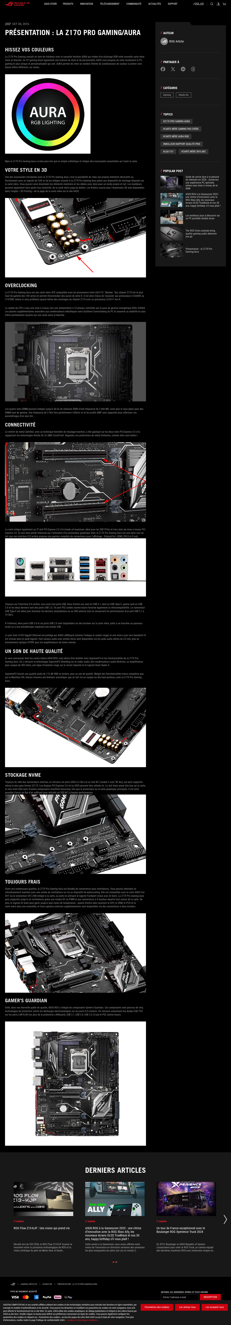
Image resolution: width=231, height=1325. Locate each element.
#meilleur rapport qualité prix (181, 143)
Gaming (167, 94)
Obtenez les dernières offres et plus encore (184, 1292)
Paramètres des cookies (157, 1307)
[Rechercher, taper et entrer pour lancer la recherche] (212, 4)
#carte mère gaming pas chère (181, 128)
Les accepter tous (215, 1307)
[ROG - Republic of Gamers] (17, 4)
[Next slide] (225, 1220)
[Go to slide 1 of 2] (114, 1262)
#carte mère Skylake (193, 151)
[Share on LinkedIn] (183, 69)
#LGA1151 (168, 151)
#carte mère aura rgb (176, 136)
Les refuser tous (187, 1307)
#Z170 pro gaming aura (176, 121)
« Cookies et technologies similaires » (82, 1320)
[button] (210, 1297)
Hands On (184, 94)
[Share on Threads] (193, 69)
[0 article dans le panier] (224, 4)
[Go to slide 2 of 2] (116, 1262)
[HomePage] (12, 1284)
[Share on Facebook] (162, 69)
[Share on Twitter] (173, 69)
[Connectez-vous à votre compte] (218, 4)
